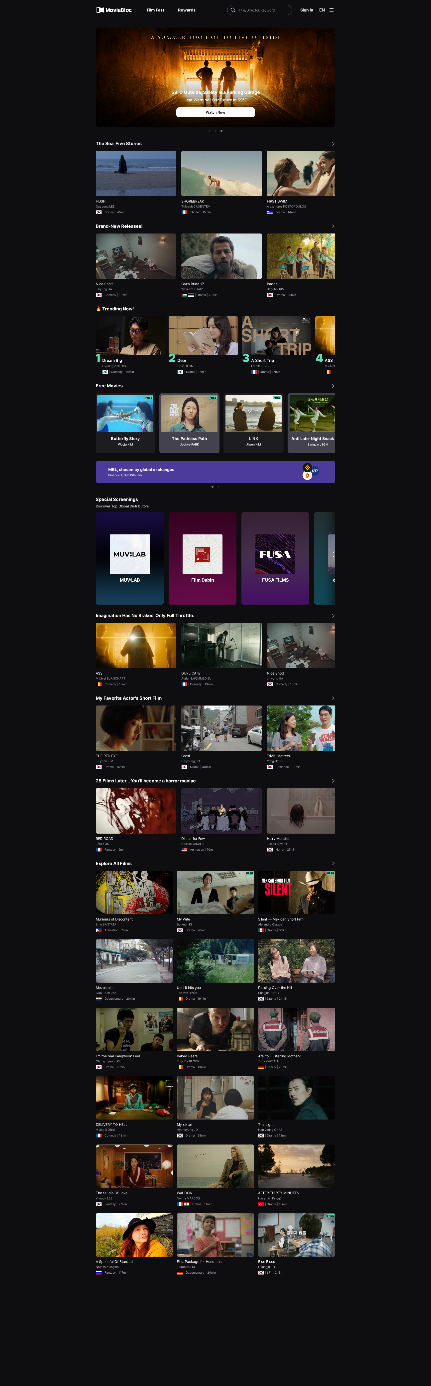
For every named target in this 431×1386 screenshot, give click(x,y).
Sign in (306, 9)
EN (322, 9)
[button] (210, 131)
